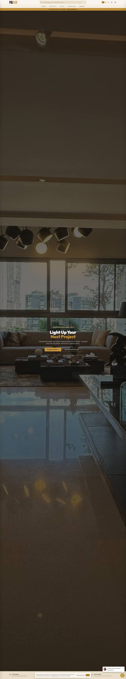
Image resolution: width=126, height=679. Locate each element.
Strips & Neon (52, 6)
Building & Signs (71, 6)
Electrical (62, 6)
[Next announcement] (121, 9)
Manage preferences (80, 675)
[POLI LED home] (13, 2)
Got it (87, 675)
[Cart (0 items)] (111, 2)
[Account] (115, 2)
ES (105, 2)
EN (103, 2)
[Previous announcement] (2, 9)
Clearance (81, 6)
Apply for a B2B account (72, 9)
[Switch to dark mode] (108, 2)
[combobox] (63, 2)
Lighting (44, 6)
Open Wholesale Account (72, 349)
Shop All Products (52, 349)
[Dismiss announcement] (124, 9)
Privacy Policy (55, 676)
